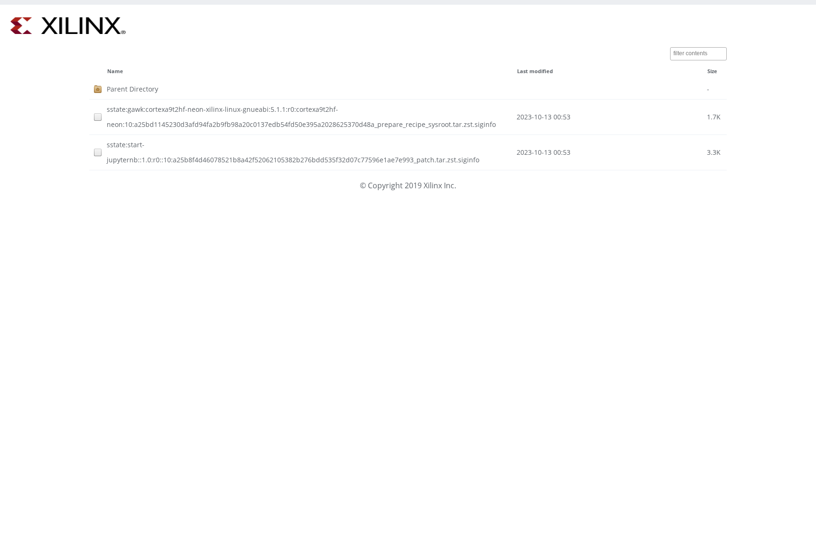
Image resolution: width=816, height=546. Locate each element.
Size (712, 71)
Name (115, 71)
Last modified (535, 71)
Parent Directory (132, 88)
